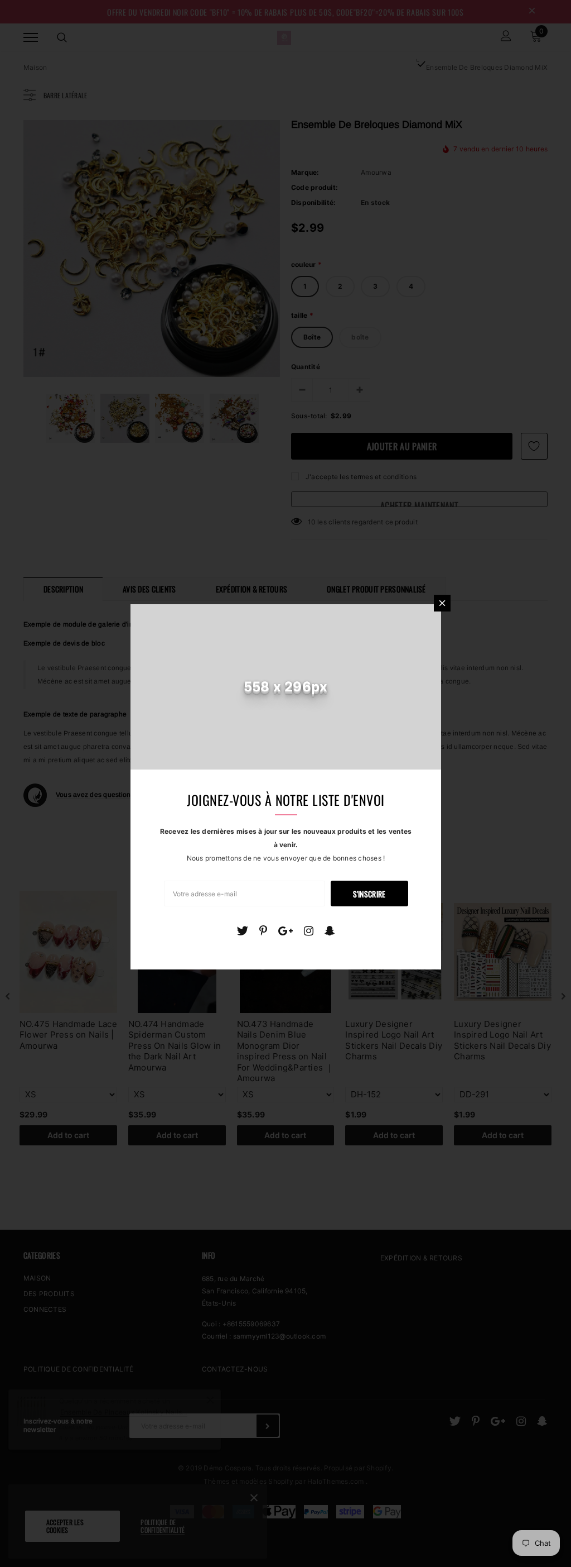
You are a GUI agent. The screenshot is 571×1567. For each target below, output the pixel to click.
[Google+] (285, 931)
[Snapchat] (330, 931)
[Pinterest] (263, 931)
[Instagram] (308, 931)
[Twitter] (242, 931)
